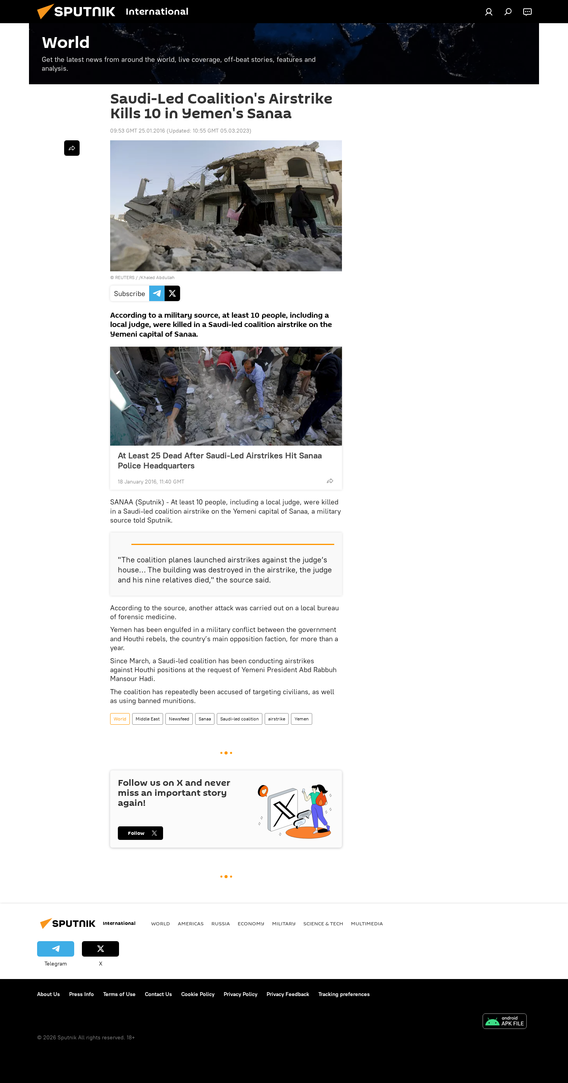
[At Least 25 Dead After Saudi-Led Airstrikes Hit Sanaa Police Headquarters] (226, 396)
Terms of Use (119, 994)
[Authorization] (489, 11)
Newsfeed (179, 719)
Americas (191, 923)
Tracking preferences (344, 994)
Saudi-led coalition (239, 719)
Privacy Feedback (288, 994)
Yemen (301, 719)
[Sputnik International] (79, 21)
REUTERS (124, 277)
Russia (220, 923)
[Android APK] (504, 1022)
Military (284, 923)
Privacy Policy (240, 994)
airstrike (276, 719)
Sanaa (205, 719)
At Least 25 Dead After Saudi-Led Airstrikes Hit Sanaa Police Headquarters (220, 460)
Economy (251, 923)
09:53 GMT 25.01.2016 (137, 130)
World (120, 719)
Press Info (81, 994)
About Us (48, 994)
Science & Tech (323, 923)
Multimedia (367, 923)
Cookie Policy (197, 994)
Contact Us (158, 994)
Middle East (148, 719)
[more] (330, 481)
